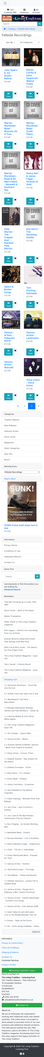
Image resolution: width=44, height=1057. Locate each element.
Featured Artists (11, 431)
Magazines (9, 442)
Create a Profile (9, 965)
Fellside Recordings (26, 29)
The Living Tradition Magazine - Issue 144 (20, 657)
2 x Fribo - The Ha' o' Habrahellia (19, 849)
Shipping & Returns (12, 556)
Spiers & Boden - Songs (8, 289)
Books (7, 459)
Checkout (24, 12)
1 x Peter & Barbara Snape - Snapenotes (22, 844)
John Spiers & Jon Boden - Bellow (10, 74)
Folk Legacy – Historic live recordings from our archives (21, 631)
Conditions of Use (12, 551)
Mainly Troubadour (12, 616)
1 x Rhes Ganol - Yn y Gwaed (17, 773)
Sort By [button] (9, 42)
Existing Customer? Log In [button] (23, 970)
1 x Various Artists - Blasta (16, 739)
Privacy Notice (10, 545)
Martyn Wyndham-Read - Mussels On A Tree (10, 128)
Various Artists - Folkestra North (9, 336)
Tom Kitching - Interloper (31, 290)
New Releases (10, 425)
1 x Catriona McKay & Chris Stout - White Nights (19, 717)
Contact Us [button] (23, 1005)
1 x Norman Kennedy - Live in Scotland (21, 838)
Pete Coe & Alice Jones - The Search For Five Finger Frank (20, 648)
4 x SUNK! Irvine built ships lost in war (21, 693)
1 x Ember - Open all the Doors (18, 920)
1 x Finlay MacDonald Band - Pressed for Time (20, 856)
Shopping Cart (10, 679)
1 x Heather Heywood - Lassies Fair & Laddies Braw (21, 882)
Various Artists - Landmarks (32, 335)
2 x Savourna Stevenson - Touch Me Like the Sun (20, 686)
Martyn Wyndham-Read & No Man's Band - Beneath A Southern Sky (10, 181)
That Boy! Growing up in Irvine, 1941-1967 (20, 603)
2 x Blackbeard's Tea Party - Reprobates (17, 700)
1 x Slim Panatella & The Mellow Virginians (18, 791)
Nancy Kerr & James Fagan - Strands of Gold (32, 179)
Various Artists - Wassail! (8, 364)
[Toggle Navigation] (5, 3)
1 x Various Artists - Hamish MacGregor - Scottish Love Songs (21, 899)
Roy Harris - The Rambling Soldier (33, 233)
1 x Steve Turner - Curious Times (18, 753)
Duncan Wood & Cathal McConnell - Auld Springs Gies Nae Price (20, 640)
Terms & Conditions (10, 947)
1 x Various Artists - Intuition (16, 864)
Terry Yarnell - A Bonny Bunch (17, 664)
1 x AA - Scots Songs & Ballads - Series (21, 926)
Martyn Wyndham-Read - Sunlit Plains (32, 128)
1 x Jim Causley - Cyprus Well (17, 733)
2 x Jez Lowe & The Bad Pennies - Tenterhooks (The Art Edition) (19, 816)
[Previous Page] (17, 406)
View (8, 96)
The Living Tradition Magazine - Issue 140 (20, 671)
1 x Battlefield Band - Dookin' (17, 832)
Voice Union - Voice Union (33, 382)
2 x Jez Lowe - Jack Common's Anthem (18, 808)
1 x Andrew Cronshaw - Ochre (17, 767)
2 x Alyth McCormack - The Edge (19, 869)
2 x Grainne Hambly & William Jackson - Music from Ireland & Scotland (21, 746)
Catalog (11, 29)
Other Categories (11, 448)
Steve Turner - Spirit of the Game (19, 610)
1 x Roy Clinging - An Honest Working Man (21, 825)
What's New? (10, 479)
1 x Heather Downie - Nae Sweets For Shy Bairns (21, 760)
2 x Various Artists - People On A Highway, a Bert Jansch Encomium (19, 890)
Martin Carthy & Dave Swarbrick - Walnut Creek (32, 76)
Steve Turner (9, 437)
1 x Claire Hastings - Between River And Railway (22, 800)
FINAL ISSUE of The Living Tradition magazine (20, 623)
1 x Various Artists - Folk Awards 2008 (21, 906)
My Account (36, 11)
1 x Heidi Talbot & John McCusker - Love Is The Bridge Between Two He (20, 913)
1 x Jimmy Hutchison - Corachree (19, 784)
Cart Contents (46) (10, 11)
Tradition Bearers (11, 420)
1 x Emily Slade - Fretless (15, 779)
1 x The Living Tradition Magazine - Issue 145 (19, 726)
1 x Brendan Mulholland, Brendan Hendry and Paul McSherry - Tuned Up (21, 709)
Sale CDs (8, 454)
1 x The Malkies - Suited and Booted (20, 875)
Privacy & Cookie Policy (12, 943)
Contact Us (9, 562)
